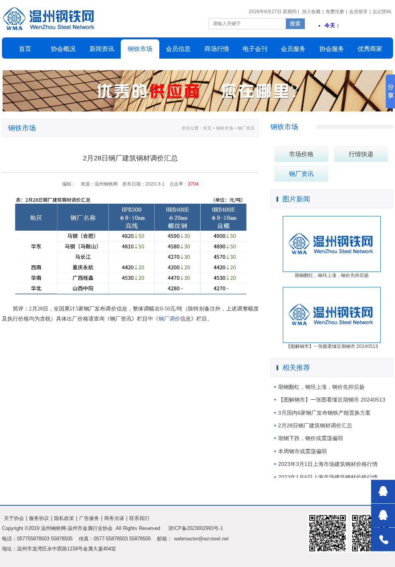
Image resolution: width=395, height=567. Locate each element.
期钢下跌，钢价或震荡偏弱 (310, 438)
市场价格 (301, 154)
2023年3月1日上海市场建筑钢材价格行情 (328, 464)
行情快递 (361, 154)
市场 (140, 49)
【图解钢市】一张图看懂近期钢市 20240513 (331, 400)
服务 (331, 49)
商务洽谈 (114, 518)
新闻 (101, 49)
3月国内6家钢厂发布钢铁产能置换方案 (324, 413)
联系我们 (139, 518)
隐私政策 (64, 518)
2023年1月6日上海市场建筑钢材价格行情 (328, 477)
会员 (178, 49)
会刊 (255, 49)
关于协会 (14, 518)
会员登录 (358, 11)
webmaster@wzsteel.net (201, 539)
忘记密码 (382, 11)
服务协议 (39, 518)
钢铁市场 (284, 127)
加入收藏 (311, 11)
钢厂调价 (169, 319)
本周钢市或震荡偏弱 (302, 451)
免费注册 (335, 11)
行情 (216, 49)
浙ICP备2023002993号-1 (195, 528)
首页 (25, 49)
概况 (63, 49)
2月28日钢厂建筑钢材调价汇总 (315, 425)
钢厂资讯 (301, 173)
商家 (370, 49)
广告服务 (89, 518)
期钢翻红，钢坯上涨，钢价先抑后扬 (321, 387)
